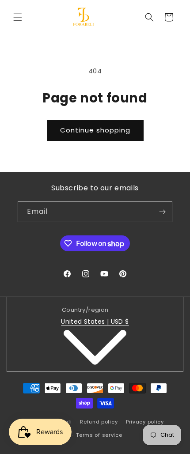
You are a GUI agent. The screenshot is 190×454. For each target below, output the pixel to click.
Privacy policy (145, 421)
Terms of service (99, 435)
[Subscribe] (162, 211)
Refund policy (99, 421)
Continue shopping (95, 130)
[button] (17, 17)
